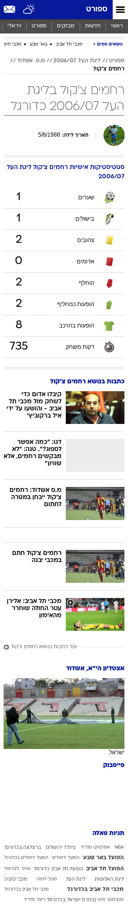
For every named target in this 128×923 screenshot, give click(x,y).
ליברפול (11, 869)
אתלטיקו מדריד (95, 847)
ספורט (96, 9)
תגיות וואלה (108, 833)
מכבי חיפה (11, 44)
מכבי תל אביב (69, 44)
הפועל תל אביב (105, 869)
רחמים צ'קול (108, 69)
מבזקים (66, 26)
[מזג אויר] (29, 9)
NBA (119, 847)
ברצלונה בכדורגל (22, 847)
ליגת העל (75, 879)
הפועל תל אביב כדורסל (58, 869)
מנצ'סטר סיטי (110, 900)
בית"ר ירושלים (60, 847)
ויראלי (14, 26)
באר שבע (38, 44)
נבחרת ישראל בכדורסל (71, 900)
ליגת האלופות (109, 879)
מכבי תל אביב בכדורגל (95, 889)
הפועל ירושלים (66, 858)
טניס (26, 869)
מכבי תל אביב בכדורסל (26, 889)
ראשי (117, 26)
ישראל (116, 752)
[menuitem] (93, 26)
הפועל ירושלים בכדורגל (26, 858)
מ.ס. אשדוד (31, 61)
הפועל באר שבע (103, 858)
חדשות (93, 26)
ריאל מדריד (35, 900)
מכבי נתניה (15, 879)
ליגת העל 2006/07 (77, 61)
